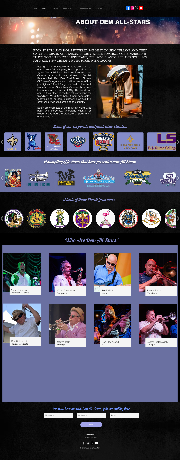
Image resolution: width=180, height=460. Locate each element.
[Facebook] (128, 8)
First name (48, 411)
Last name (81, 411)
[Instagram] (132, 8)
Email (112, 411)
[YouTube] (96, 443)
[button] (12, 141)
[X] (136, 8)
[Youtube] (141, 8)
